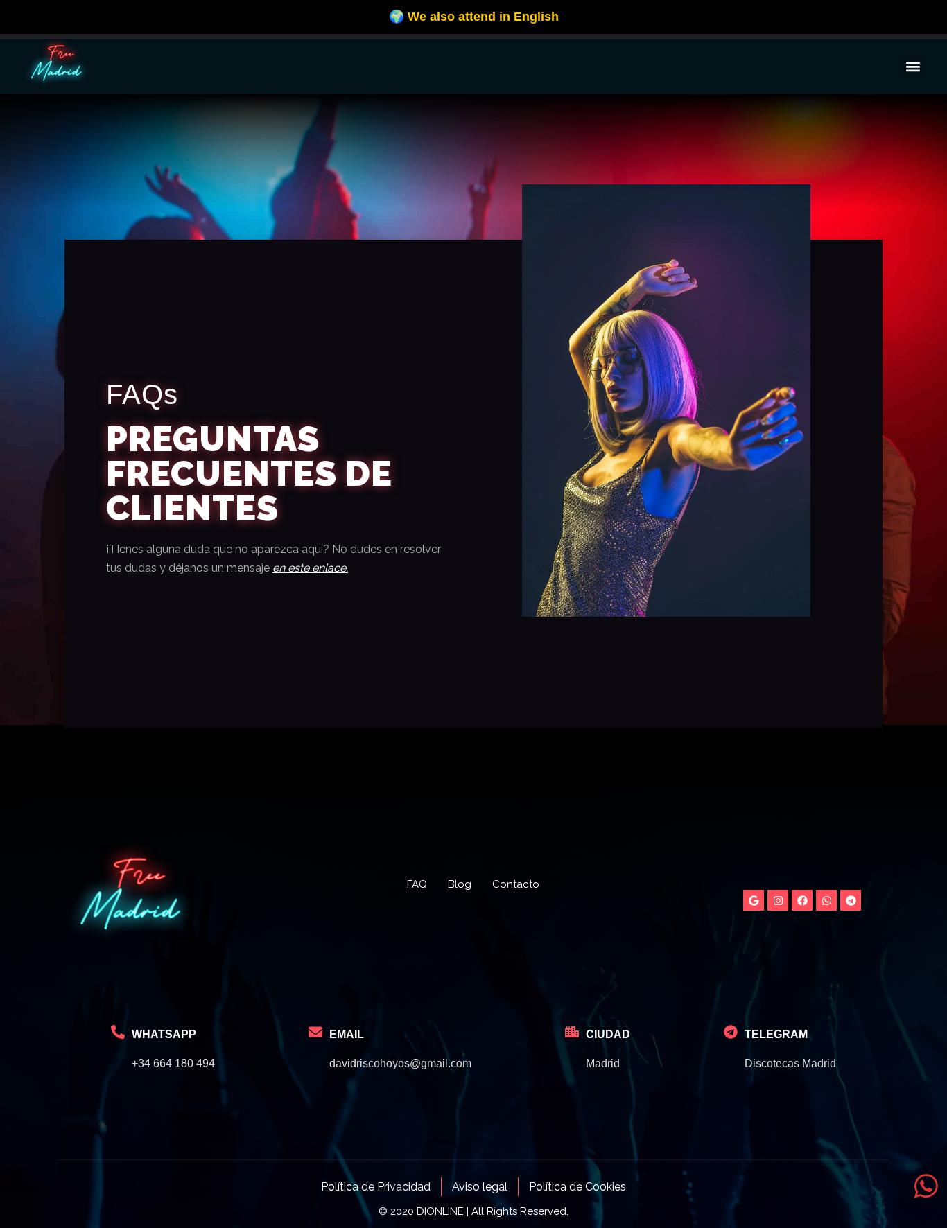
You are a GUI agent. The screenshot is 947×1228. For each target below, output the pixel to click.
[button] (912, 66)
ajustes (596, 27)
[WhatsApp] (118, 1032)
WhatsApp (164, 1034)
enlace (327, 567)
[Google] (753, 900)
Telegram (776, 1034)
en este (290, 567)
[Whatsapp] (826, 900)
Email (346, 1034)
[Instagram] (777, 900)
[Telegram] (850, 900)
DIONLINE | (443, 1211)
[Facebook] (802, 900)
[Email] (315, 1032)
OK (672, 21)
